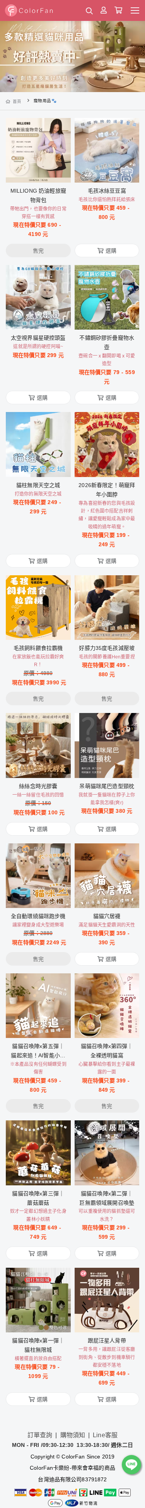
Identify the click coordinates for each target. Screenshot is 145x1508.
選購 (111, 172)
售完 (38, 172)
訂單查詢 (40, 1435)
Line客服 (105, 1435)
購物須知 (72, 1435)
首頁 (17, 101)
